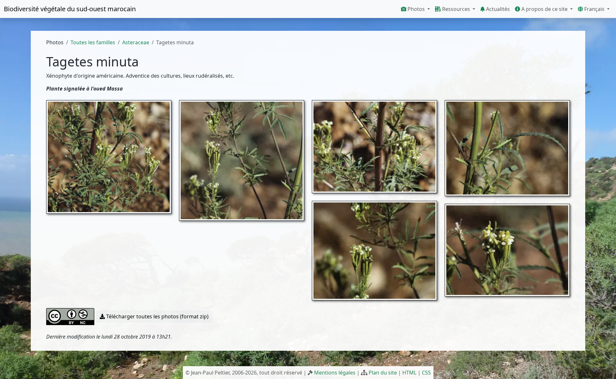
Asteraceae (135, 42)
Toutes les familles (93, 42)
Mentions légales (334, 372)
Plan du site (383, 372)
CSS (426, 372)
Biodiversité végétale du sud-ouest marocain (70, 8)
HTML (409, 372)
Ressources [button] (456, 9)
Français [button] (594, 9)
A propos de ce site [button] (544, 9)
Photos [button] (416, 9)
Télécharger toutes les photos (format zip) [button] (157, 316)
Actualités (497, 9)
